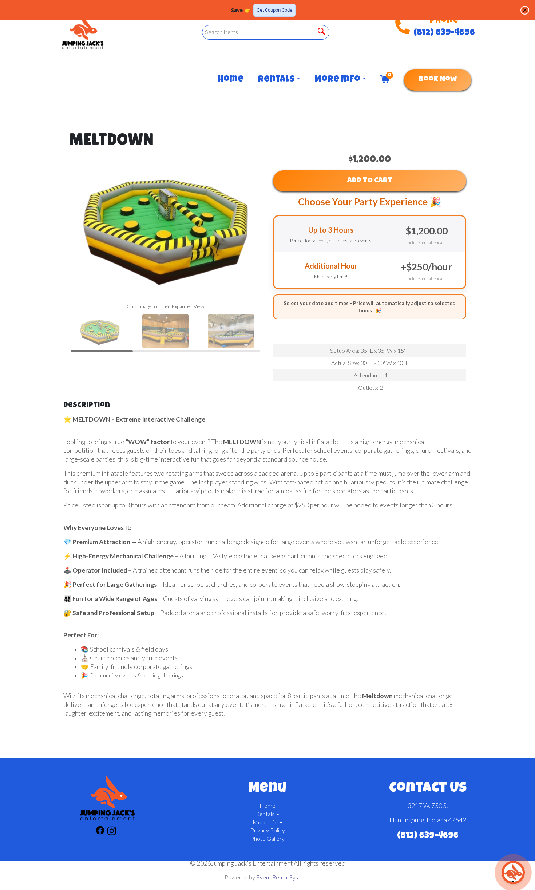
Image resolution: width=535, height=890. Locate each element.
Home (230, 79)
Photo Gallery (267, 838)
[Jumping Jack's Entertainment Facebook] (100, 832)
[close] (524, 10)
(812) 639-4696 (444, 33)
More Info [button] (338, 79)
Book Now (438, 79)
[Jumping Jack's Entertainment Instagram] (111, 832)
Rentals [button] (277, 79)
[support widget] (513, 872)
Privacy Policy (267, 830)
